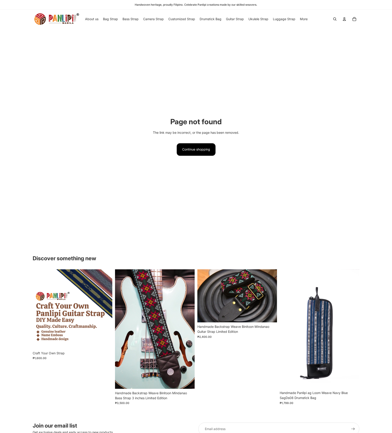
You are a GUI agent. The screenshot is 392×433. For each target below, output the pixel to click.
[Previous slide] (286, 329)
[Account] (344, 19)
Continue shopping (196, 149)
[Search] (335, 19)
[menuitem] (304, 19)
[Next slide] (352, 329)
